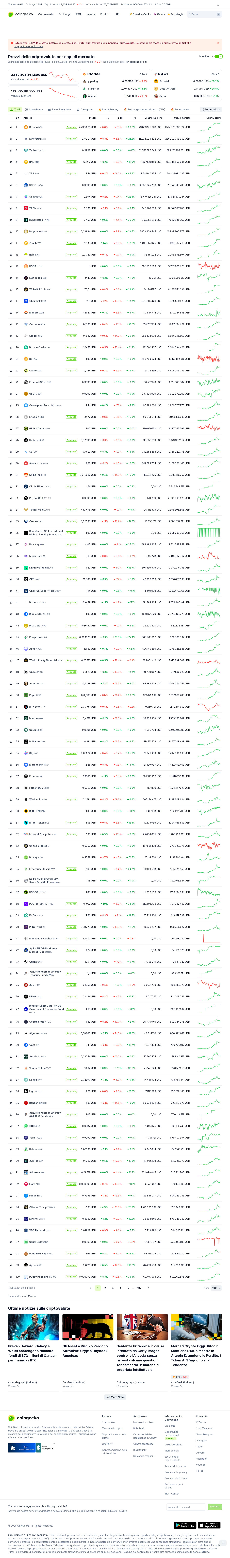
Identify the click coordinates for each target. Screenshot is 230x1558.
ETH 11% (148, 4)
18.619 (20, 4)
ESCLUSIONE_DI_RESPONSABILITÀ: (28, 1535)
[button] (115, 1397)
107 (139, 1288)
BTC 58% (138, 4)
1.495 (39, 4)
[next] (148, 1288)
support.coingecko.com (28, 46)
